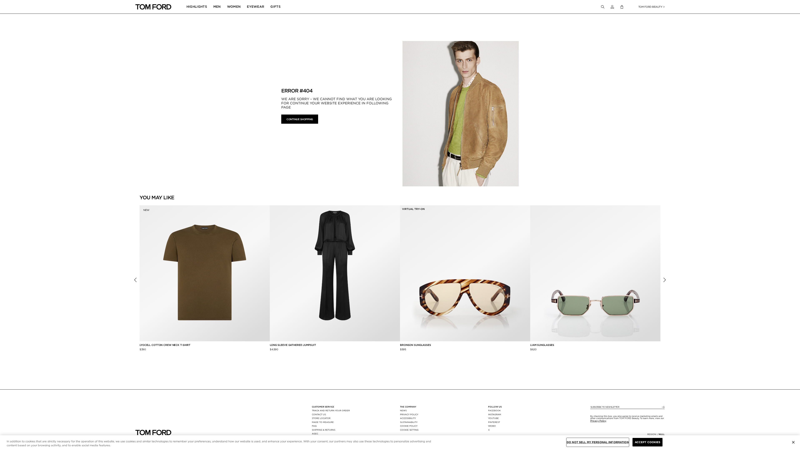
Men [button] (217, 7)
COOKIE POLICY (409, 426)
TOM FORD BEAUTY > (651, 6)
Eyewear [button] (255, 7)
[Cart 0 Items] (622, 7)
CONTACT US (319, 414)
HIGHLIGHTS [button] (196, 7)
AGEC (315, 433)
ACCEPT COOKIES (647, 442)
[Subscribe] (663, 407)
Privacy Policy (598, 420)
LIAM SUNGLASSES (542, 345)
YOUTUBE (493, 418)
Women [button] (234, 7)
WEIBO (492, 426)
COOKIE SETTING (409, 430)
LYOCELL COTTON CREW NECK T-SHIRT (165, 345)
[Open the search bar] (602, 7)
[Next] (664, 280)
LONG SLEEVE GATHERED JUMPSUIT (293, 345)
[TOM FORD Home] (153, 7)
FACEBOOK (494, 410)
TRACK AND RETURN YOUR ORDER (331, 410)
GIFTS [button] (275, 7)
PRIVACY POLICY (409, 414)
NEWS (403, 410)
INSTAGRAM (494, 414)
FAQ (314, 426)
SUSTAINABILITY (409, 422)
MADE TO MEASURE (323, 422)
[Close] (793, 442)
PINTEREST (494, 422)
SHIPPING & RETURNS (323, 430)
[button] (612, 7)
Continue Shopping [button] (299, 119)
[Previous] (135, 280)
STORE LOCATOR (321, 418)
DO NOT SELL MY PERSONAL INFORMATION (598, 442)
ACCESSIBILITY (408, 418)
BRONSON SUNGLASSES (415, 345)
